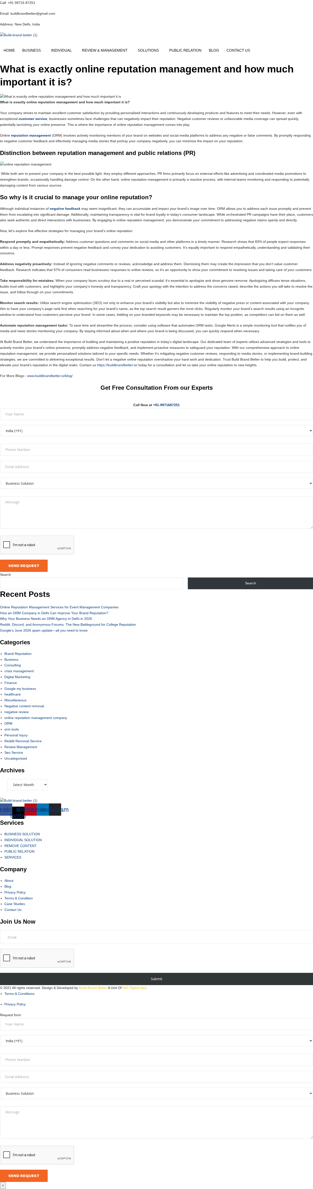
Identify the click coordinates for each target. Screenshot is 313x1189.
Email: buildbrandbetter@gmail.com (27, 13)
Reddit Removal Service (23, 741)
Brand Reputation (18, 654)
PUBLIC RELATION (185, 50)
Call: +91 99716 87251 (17, 3)
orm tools (11, 729)
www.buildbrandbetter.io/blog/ (50, 376)
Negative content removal (24, 706)
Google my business (20, 689)
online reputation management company (35, 718)
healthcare (12, 694)
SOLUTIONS (148, 50)
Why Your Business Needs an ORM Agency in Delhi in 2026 (46, 619)
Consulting (12, 665)
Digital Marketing (17, 677)
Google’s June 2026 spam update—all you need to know (44, 630)
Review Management (20, 747)
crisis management (19, 671)
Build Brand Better (93, 988)
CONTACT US (238, 50)
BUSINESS (31, 50)
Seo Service (13, 752)
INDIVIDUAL (61, 50)
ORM (8, 723)
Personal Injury (16, 735)
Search (5, 575)
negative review (16, 712)
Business (11, 659)
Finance (10, 683)
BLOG (214, 50)
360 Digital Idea (134, 988)
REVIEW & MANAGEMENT (104, 50)
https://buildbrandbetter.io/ (117, 365)
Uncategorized (15, 758)
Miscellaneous (15, 700)
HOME (9, 50)
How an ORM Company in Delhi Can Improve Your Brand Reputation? (54, 613)
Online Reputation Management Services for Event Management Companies (59, 607)
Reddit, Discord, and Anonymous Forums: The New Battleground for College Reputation (68, 624)
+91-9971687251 (166, 405)
